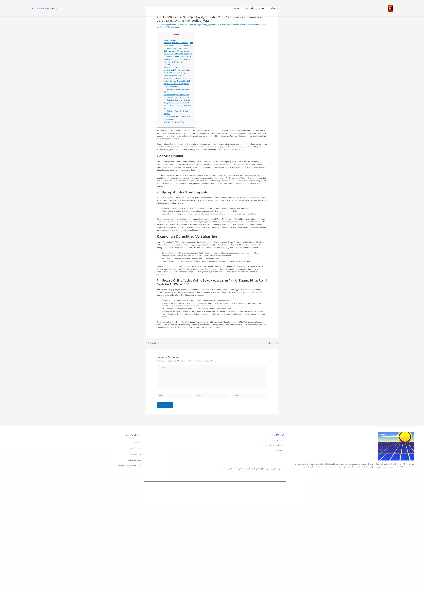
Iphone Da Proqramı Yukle (174, 122)
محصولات (274, 8)
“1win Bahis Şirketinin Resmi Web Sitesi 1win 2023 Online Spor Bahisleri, (177, 62)
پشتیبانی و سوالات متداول (254, 8)
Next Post (273, 343)
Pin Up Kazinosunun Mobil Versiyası (178, 56)
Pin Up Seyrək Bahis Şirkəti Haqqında (178, 43)
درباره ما (235, 8)
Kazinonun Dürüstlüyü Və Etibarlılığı (177, 45)
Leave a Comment (164, 25)
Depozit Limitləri (170, 40)
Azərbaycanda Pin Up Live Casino (177, 70)
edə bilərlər (239, 150)
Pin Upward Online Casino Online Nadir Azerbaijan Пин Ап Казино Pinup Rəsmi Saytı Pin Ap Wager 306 (178, 51)
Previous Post (152, 343)
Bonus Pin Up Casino (172, 67)
